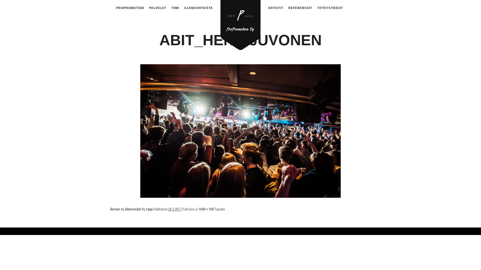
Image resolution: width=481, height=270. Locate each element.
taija (149, 209)
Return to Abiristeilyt (125, 209)
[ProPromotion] (240, 22)
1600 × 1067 (207, 209)
